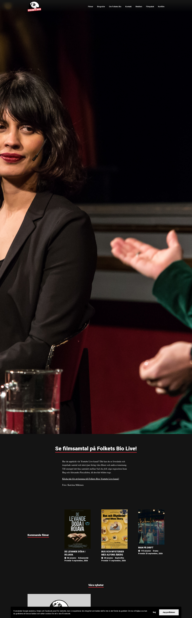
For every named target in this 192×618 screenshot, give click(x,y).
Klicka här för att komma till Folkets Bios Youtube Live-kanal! (90, 478)
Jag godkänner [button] (169, 612)
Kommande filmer (38, 535)
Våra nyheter (96, 585)
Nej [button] (154, 612)
